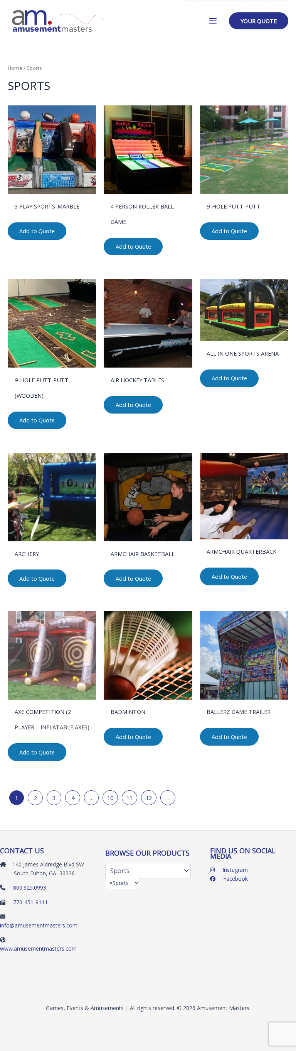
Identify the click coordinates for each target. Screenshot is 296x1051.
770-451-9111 (30, 902)
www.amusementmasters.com (38, 948)
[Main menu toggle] (212, 20)
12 (149, 798)
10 (110, 798)
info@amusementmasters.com (38, 925)
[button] (258, 21)
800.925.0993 (29, 887)
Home (15, 67)
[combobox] (122, 882)
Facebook (235, 878)
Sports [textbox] (119, 883)
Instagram (234, 869)
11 (129, 798)
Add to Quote (37, 231)
